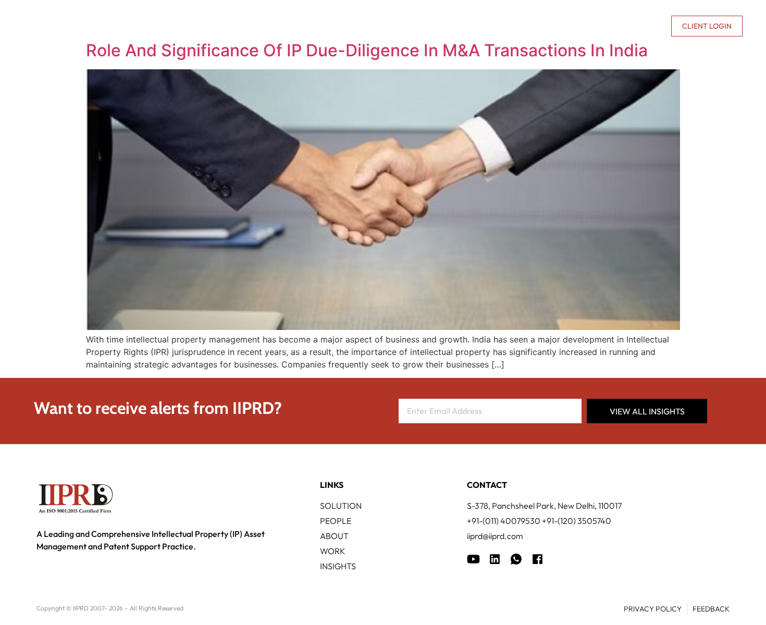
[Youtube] (473, 559)
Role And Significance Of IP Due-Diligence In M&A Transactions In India (367, 50)
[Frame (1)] (494, 559)
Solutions (289, 26)
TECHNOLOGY (357, 26)
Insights (528, 26)
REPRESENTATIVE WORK (447, 26)
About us (573, 26)
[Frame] (516, 559)
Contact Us (638, 26)
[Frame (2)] (537, 559)
